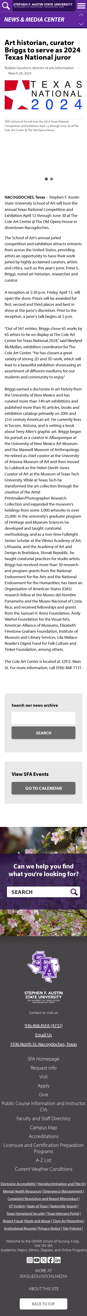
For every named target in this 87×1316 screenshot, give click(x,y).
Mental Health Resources (22, 1191)
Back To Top (43, 1303)
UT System (17, 1206)
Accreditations (43, 1136)
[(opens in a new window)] (30, 1260)
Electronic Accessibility (18, 1183)
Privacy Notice (49, 1228)
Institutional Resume (20, 1228)
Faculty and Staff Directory (43, 1118)
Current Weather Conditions (43, 1169)
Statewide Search (63, 1206)
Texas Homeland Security (25, 1213)
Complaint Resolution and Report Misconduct (43, 1198)
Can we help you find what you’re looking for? (44, 870)
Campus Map (43, 1127)
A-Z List (43, 1160)
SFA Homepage (43, 1058)
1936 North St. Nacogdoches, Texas (43, 1044)
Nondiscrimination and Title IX (61, 1183)
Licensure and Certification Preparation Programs (43, 1148)
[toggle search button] (6, 6)
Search (43, 732)
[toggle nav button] (81, 6)
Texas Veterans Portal (63, 1213)
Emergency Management (62, 1191)
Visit (43, 1076)
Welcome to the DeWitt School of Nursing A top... (43, 1241)
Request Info (44, 1067)
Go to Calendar (43, 788)
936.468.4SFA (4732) (44, 1025)
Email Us (43, 1035)
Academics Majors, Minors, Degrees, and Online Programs (43, 1250)
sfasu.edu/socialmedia (44, 1276)
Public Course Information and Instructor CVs (43, 1106)
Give (43, 1094)
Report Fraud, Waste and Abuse (27, 1221)
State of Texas (37, 1206)
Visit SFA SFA (43, 1245)
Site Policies (72, 1228)
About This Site (44, 1288)
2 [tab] (51, 179)
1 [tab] (46, 179)
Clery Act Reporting (68, 1221)
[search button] (74, 892)
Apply (44, 1085)
